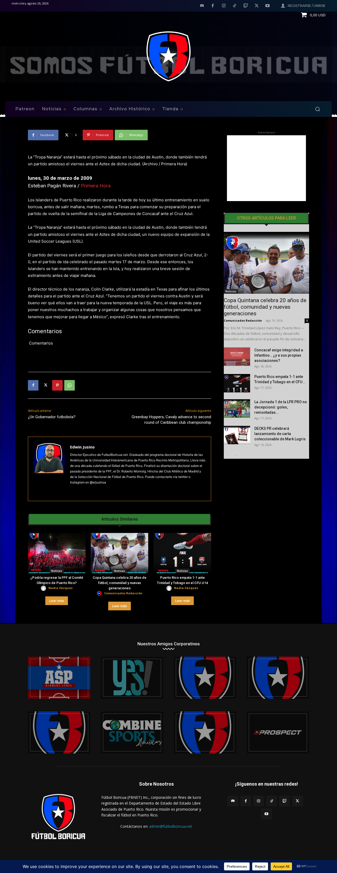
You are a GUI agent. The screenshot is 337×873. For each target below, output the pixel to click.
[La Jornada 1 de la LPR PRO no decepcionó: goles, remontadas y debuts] (237, 408)
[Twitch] (245, 6)
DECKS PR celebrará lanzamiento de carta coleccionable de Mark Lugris (280, 433)
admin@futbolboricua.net (170, 826)
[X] (256, 6)
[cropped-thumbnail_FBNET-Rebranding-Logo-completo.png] (278, 678)
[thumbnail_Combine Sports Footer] (132, 732)
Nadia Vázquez (60, 588)
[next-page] (235, 455)
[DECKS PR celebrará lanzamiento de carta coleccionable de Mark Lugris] (237, 435)
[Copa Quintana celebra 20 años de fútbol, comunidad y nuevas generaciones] (119, 553)
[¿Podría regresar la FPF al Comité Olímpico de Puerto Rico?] (57, 553)
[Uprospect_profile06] (278, 732)
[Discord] (201, 6)
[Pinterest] (57, 385)
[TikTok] (234, 6)
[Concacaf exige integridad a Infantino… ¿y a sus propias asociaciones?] (237, 356)
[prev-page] (227, 455)
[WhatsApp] (69, 385)
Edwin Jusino (82, 447)
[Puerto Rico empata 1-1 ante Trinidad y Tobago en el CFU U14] (182, 553)
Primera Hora (96, 186)
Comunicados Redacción (123, 593)
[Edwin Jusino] (49, 468)
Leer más (56, 601)
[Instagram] (223, 6)
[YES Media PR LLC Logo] (132, 678)
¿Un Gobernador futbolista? (52, 417)
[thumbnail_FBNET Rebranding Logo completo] (205, 678)
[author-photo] (44, 588)
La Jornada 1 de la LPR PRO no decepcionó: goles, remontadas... (280, 407)
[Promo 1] (59, 678)
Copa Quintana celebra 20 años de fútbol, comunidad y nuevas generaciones (119, 583)
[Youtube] (267, 6)
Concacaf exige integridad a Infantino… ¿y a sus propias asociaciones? (278, 355)
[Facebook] (212, 6)
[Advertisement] (266, 168)
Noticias (56, 571)
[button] (317, 109)
